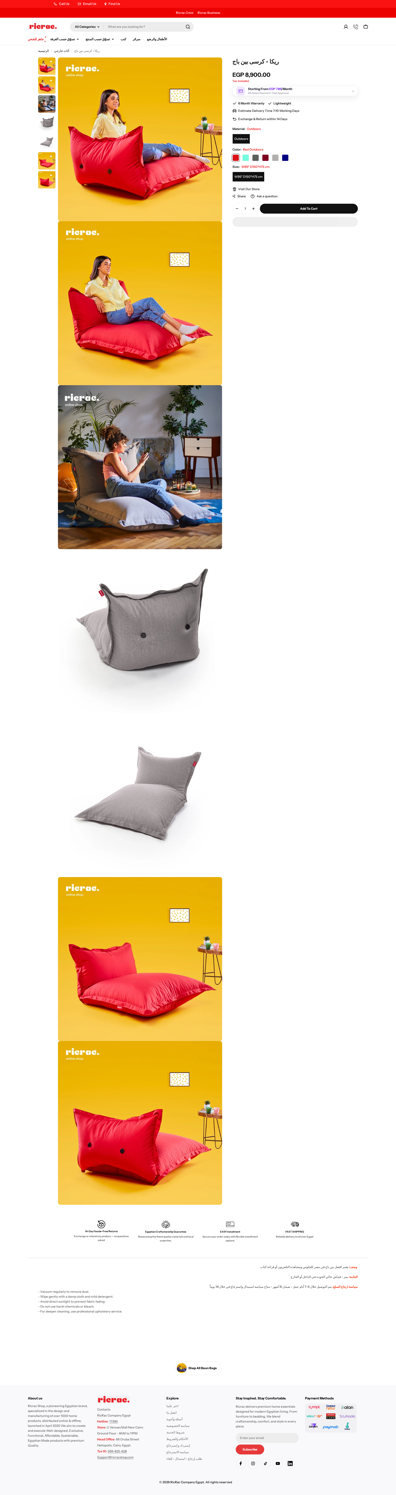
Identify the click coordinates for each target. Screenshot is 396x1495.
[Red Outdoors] (235, 157)
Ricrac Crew (184, 13)
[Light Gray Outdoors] (275, 157)
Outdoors (241, 139)
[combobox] (132, 27)
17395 (113, 1421)
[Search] (187, 26)
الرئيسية (43, 51)
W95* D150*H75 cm (248, 177)
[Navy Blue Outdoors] (285, 157)
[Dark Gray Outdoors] (255, 157)
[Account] (345, 26)
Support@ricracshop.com (115, 1457)
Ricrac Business (209, 13)
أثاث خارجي (61, 51)
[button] (295, 222)
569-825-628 (117, 1451)
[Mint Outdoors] (245, 157)
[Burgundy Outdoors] (265, 157)
